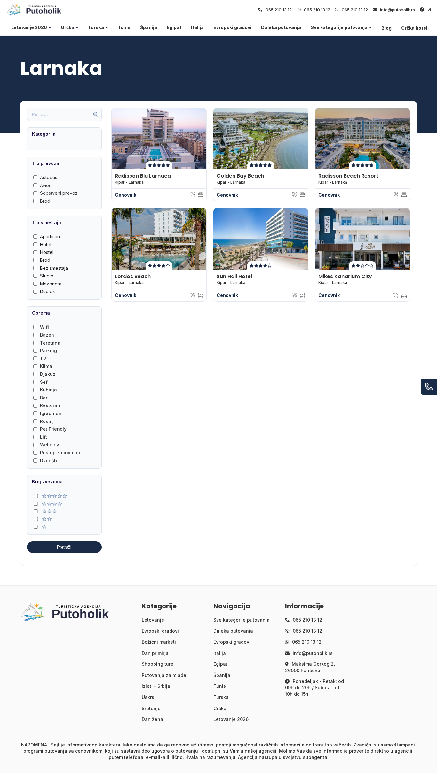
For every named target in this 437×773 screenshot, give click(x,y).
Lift (43, 437)
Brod (45, 201)
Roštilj (47, 421)
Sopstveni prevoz (59, 193)
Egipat (174, 27)
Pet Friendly (53, 429)
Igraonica (50, 413)
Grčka (67, 27)
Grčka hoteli (415, 28)
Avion (46, 185)
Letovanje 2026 (29, 27)
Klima (46, 366)
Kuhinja (48, 389)
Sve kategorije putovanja (339, 27)
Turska (96, 27)
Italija (197, 27)
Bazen (47, 334)
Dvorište (49, 460)
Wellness (50, 444)
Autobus (48, 177)
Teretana (50, 342)
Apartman (50, 236)
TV (43, 358)
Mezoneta (50, 283)
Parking (48, 350)
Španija (148, 27)
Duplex (47, 291)
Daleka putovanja (281, 27)
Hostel (46, 252)
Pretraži (64, 547)
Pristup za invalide (61, 452)
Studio (46, 275)
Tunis (124, 27)
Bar (43, 397)
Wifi (44, 327)
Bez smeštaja (54, 268)
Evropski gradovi (232, 27)
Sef (44, 382)
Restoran (50, 405)
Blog (386, 28)
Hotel (45, 244)
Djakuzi (48, 374)
